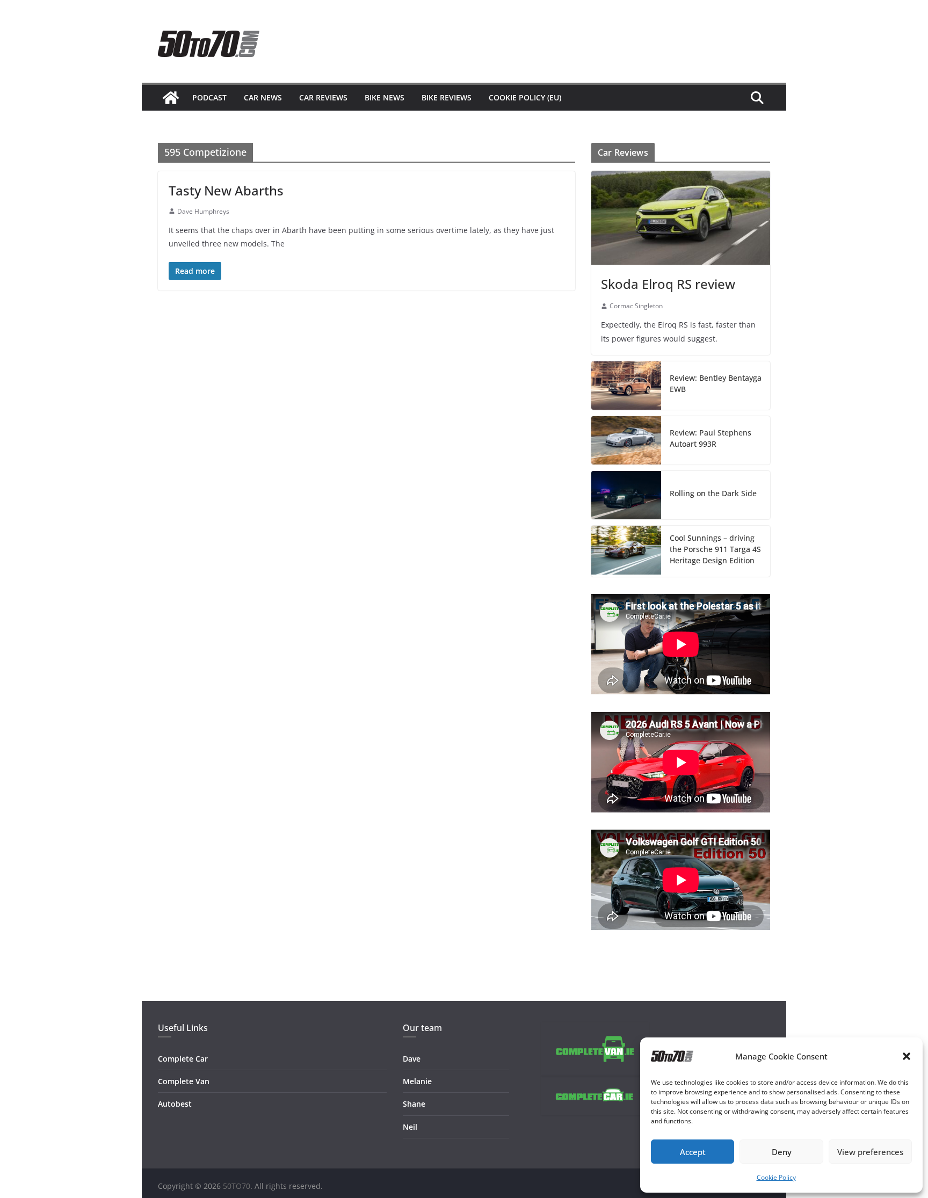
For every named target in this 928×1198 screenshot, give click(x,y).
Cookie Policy (776, 1177)
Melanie (417, 1081)
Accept (693, 1151)
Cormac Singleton (636, 305)
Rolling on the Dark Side (713, 493)
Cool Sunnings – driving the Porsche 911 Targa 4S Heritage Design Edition (715, 549)
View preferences (870, 1151)
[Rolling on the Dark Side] (626, 495)
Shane (414, 1104)
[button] (906, 1056)
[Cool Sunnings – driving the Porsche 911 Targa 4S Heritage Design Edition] (626, 551)
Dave (412, 1059)
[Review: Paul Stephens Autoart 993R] (626, 440)
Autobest (175, 1104)
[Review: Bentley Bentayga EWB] (626, 385)
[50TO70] (171, 98)
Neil (410, 1127)
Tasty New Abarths (226, 190)
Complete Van (183, 1081)
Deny (782, 1151)
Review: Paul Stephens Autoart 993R (710, 438)
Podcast (209, 97)
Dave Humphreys (203, 211)
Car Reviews (323, 97)
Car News (263, 97)
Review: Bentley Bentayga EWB (716, 383)
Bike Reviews (447, 97)
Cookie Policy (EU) (525, 97)
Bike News (384, 97)
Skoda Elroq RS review (668, 284)
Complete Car (183, 1059)
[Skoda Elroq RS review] (680, 218)
